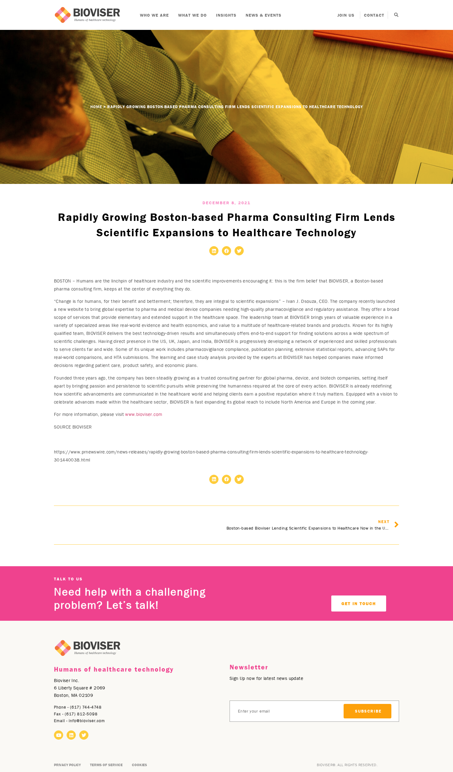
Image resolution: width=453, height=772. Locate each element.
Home (96, 106)
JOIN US (345, 15)
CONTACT (374, 15)
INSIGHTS (226, 15)
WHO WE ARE (154, 15)
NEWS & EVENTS (263, 15)
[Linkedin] (213, 250)
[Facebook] (226, 250)
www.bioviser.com (143, 414)
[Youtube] (58, 735)
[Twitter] (239, 250)
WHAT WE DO (192, 15)
